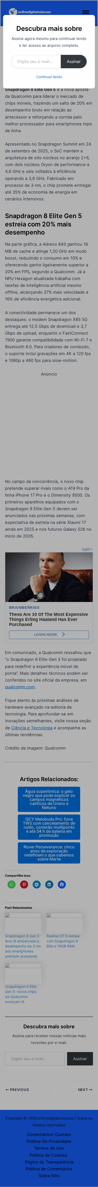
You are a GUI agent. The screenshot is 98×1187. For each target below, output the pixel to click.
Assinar (74, 61)
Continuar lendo (49, 77)
